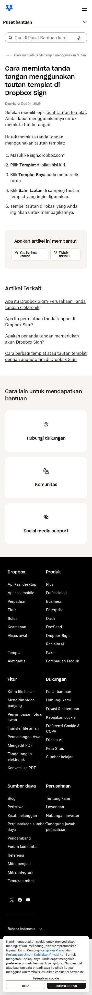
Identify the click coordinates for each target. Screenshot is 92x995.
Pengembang (19, 838)
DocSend (54, 627)
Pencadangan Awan (25, 737)
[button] (10, 38)
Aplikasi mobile (21, 593)
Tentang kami (58, 798)
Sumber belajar (59, 757)
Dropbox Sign (58, 635)
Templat (15, 652)
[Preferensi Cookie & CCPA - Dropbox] (46, 964)
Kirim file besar (21, 691)
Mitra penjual (19, 863)
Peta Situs (55, 748)
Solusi (13, 618)
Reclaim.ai (55, 644)
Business (54, 601)
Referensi (16, 855)
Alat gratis (16, 661)
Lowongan (55, 807)
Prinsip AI (54, 740)
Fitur (12, 610)
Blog (12, 798)
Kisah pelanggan (22, 815)
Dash (50, 618)
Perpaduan (17, 601)
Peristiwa (16, 807)
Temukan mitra (21, 881)
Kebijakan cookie (61, 717)
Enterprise (55, 610)
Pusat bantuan (17, 22)
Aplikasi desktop (22, 584)
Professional (56, 593)
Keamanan (17, 627)
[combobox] (46, 38)
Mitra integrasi (20, 872)
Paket (51, 652)
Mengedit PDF (20, 745)
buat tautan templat (66, 112)
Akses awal (17, 635)
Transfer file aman (23, 728)
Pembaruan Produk (62, 661)
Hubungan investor (62, 815)
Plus (49, 584)
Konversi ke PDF (22, 768)
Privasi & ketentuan (62, 708)
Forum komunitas (23, 846)
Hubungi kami (58, 700)
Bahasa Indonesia (22, 929)
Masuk (16, 155)
